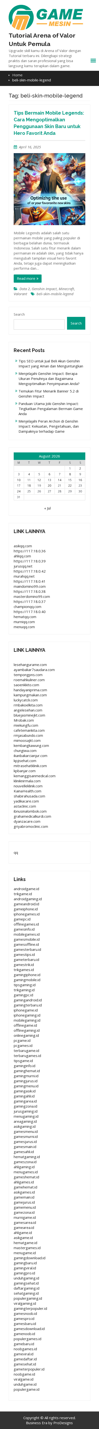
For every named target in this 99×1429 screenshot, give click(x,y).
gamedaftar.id (25, 1359)
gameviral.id (23, 1353)
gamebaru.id (24, 1343)
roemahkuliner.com (29, 679)
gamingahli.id (24, 1096)
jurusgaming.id (25, 1111)
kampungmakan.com (30, 694)
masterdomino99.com (32, 596)
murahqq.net (24, 576)
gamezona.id (24, 1212)
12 (39, 480)
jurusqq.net (23, 566)
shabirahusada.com (29, 796)
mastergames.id (27, 1247)
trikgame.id (23, 893)
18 (29, 485)
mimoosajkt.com (27, 740)
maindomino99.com (30, 586)
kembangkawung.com (31, 745)
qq (16, 852)
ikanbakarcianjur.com (30, 755)
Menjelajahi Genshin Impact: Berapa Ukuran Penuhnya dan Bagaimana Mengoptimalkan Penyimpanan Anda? (49, 378)
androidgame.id (26, 888)
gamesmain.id (25, 1146)
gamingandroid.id (28, 1000)
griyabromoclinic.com (31, 826)
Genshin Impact (44, 288)
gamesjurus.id (25, 1141)
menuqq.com (24, 626)
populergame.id (26, 1389)
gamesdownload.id (29, 1328)
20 (49, 485)
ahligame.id (23, 1232)
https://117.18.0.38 (30, 591)
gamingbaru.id (25, 1262)
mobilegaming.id (27, 1020)
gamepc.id (22, 919)
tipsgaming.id (25, 984)
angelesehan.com (28, 710)
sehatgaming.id (26, 1293)
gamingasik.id (25, 1091)
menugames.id (26, 1171)
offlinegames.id (26, 924)
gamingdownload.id (29, 1257)
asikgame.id (23, 1237)
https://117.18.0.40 (30, 611)
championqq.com (27, 606)
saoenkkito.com (26, 684)
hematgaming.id (27, 1156)
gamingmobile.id (27, 979)
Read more (26, 278)
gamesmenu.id (26, 1131)
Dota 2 (24, 288)
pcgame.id (22, 1040)
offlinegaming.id (27, 1030)
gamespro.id (24, 1318)
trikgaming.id (24, 989)
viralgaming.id (25, 1303)
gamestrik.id (24, 964)
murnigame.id (25, 1217)
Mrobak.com (24, 720)
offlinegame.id (25, 1025)
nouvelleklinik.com (28, 785)
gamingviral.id (25, 1268)
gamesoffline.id (26, 944)
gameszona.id (25, 1161)
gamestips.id (24, 954)
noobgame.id (24, 1374)
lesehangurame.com (30, 664)
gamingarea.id (25, 1101)
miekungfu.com (26, 725)
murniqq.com (24, 621)
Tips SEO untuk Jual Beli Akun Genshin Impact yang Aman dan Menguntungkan (51, 363)
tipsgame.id (23, 1060)
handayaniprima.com (30, 689)
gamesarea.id (25, 1222)
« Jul (47, 508)
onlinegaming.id (26, 1035)
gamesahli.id (24, 1151)
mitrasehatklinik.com (30, 765)
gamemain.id (24, 1197)
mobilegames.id (27, 934)
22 (70, 485)
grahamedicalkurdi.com (32, 816)
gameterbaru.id (26, 959)
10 (18, 480)
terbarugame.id (26, 1050)
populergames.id (27, 1338)
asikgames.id (24, 1192)
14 (59, 480)
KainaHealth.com (27, 791)
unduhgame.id (25, 1384)
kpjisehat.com (25, 760)
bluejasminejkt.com (29, 715)
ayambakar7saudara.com (34, 669)
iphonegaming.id (27, 1015)
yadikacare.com (26, 801)
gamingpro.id (24, 1273)
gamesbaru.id (25, 1323)
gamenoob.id (24, 1333)
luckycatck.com (26, 700)
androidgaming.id (28, 898)
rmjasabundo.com (28, 735)
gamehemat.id (25, 1187)
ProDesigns (63, 1422)
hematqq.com (25, 616)
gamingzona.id (25, 1106)
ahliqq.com (22, 556)
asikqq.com (23, 545)
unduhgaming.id (26, 1278)
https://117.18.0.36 (30, 550)
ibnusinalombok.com (30, 811)
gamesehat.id (25, 1364)
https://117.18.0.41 (30, 581)
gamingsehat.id (26, 1283)
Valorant (20, 293)
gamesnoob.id (25, 1313)
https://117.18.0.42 (30, 571)
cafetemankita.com (29, 730)
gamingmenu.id (26, 1085)
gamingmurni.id (26, 1075)
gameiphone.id (26, 909)
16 (80, 480)
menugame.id (25, 1252)
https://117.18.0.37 (30, 601)
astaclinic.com (25, 806)
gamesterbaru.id (27, 949)
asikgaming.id (25, 1126)
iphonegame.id (26, 1010)
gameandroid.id (26, 903)
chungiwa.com (25, 750)
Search (19, 314)
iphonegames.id (27, 914)
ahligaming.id (24, 1166)
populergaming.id (28, 1298)
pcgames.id (23, 1045)
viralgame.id (23, 1379)
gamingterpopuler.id (30, 1308)
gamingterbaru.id (28, 1005)
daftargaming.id (26, 1288)
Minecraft (66, 288)
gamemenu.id (25, 1207)
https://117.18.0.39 (30, 561)
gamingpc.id (23, 994)
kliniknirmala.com (27, 780)
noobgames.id (25, 1348)
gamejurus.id (24, 1202)
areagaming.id (25, 1121)
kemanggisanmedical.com (35, 775)
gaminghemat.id (27, 1070)
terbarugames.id (27, 1055)
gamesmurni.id (26, 1136)
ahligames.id (24, 1182)
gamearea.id (24, 1227)
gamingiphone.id (27, 974)
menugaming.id (26, 1116)
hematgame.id (25, 1242)
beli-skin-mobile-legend (55, 293)
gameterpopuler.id (29, 1369)
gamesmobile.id (27, 939)
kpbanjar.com (25, 770)
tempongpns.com (28, 674)
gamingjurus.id (25, 1080)
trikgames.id (24, 969)
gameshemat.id (26, 1177)
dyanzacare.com (27, 821)
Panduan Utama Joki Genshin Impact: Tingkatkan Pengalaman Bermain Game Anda (51, 408)
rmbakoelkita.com (28, 705)
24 (18, 491)
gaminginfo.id (24, 1065)
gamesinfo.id (24, 929)
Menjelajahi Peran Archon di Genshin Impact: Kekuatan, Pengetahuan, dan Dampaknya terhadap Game (49, 426)
